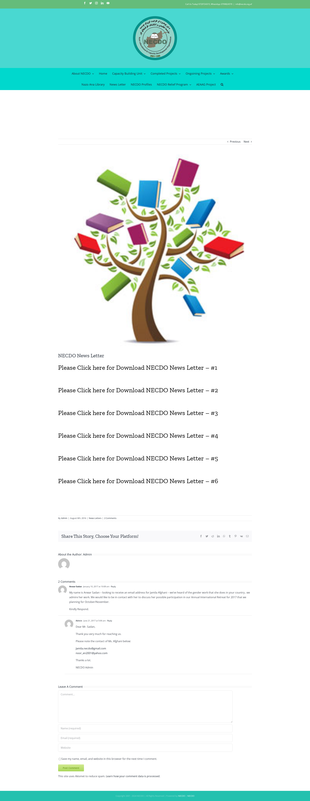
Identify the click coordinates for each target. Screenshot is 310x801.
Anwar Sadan (75, 586)
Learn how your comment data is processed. (133, 776)
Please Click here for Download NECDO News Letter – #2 (138, 390)
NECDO (181, 795)
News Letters (95, 518)
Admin (64, 518)
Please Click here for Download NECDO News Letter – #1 (137, 367)
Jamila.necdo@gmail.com (91, 648)
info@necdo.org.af (243, 4)
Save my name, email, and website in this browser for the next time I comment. (109, 759)
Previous (235, 141)
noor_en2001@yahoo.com (92, 653)
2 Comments (110, 518)
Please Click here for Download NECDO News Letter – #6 (138, 481)
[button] (222, 84)
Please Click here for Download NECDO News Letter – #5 (138, 458)
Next (246, 141)
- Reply (112, 586)
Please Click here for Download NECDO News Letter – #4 (138, 435)
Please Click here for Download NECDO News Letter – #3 (138, 413)
